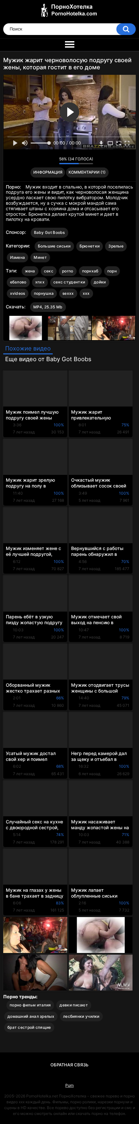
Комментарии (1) (87, 172)
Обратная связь (69, 1064)
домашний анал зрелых (30, 1016)
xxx (86, 293)
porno (67, 271)
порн (112, 271)
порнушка (44, 293)
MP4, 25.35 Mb (48, 306)
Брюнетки (90, 246)
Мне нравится (44, 160)
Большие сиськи (54, 246)
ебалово (18, 282)
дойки (100, 282)
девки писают (73, 1005)
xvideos (17, 293)
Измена (17, 257)
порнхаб (90, 271)
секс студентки (69, 282)
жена (30, 271)
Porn (69, 1085)
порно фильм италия (30, 1005)
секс (48, 271)
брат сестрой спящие (29, 1027)
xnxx (40, 282)
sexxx (68, 293)
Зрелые (115, 246)
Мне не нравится (52, 160)
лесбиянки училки (81, 1016)
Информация (47, 172)
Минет (40, 257)
